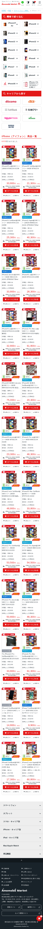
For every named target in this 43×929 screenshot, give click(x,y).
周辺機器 (7, 854)
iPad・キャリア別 (10, 838)
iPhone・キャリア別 (12, 829)
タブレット (8, 813)
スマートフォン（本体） (21, 10)
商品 (9, 10)
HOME (4, 10)
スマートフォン (9, 805)
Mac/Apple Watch (11, 846)
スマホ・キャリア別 (11, 821)
